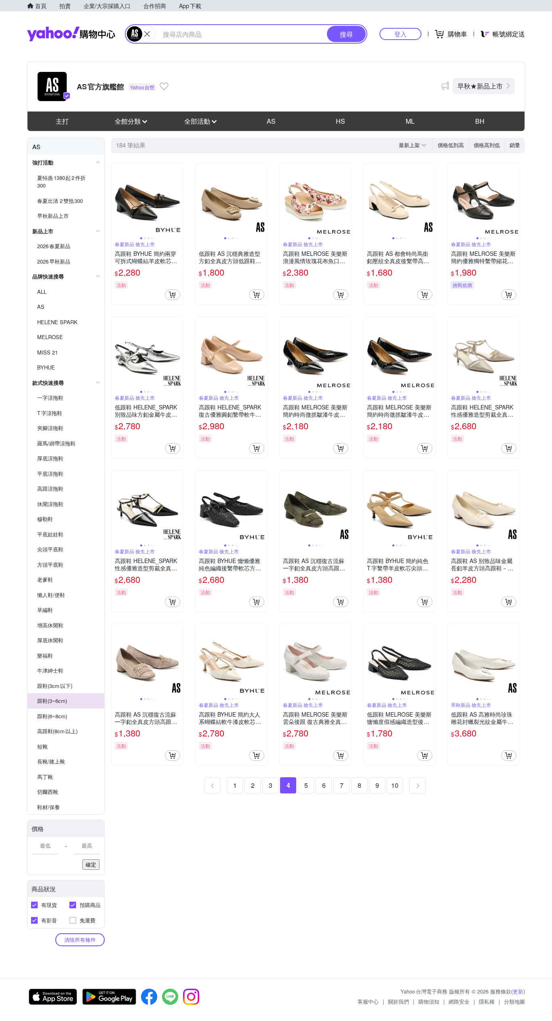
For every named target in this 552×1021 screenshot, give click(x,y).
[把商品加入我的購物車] (172, 294)
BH (480, 121)
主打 (62, 121)
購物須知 (428, 1001)
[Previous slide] (117, 199)
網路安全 (459, 1001)
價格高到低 (487, 145)
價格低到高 (451, 145)
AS (271, 121)
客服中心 (368, 1001)
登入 (400, 34)
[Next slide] (178, 199)
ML (410, 121)
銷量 (515, 145)
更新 (518, 991)
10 (394, 785)
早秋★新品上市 (480, 86)
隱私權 (487, 1001)
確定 (91, 864)
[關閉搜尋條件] (147, 34)
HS (340, 121)
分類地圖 (514, 1001)
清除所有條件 (80, 939)
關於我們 (398, 1001)
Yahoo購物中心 (71, 34)
